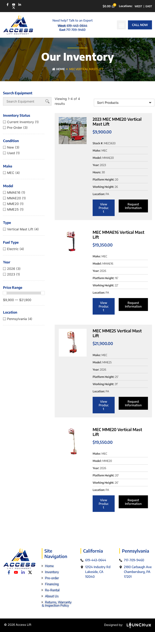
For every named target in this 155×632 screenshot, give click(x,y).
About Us (52, 596)
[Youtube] (13, 4)
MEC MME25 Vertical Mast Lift (117, 333)
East (149, 6)
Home (60, 69)
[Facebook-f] (7, 4)
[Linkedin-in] (19, 4)
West (138, 6)
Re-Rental (52, 590)
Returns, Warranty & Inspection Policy (57, 603)
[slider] (5, 293)
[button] (121, 24)
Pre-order (52, 578)
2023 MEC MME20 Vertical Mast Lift (117, 121)
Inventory (52, 572)
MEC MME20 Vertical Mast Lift (117, 432)
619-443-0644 (77, 25)
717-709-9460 (76, 29)
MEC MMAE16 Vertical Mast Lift (118, 234)
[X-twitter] (13, 7)
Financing (52, 584)
